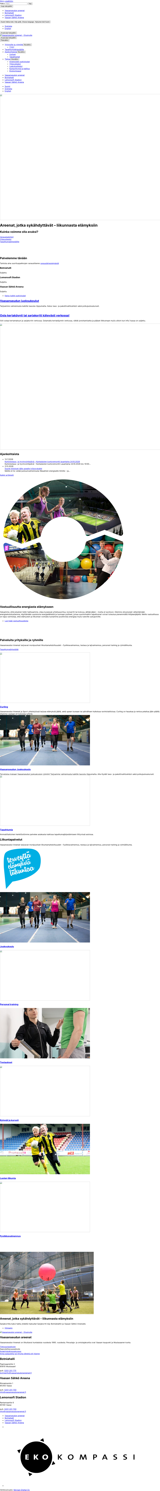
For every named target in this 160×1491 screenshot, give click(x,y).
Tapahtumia (6, 829)
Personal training (9, 1004)
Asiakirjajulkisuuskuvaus (10, 1351)
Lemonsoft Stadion (13, 15)
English (8, 28)
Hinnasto (9, 1328)
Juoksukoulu (7, 946)
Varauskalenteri (7, 237)
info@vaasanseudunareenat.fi (13, 1392)
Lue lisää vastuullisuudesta (16, 621)
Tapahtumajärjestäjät (9, 649)
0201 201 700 (10, 1390)
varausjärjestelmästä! (49, 263)
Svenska (8, 26)
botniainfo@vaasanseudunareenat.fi (16, 1373)
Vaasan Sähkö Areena (14, 17)
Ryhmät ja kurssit (9, 1120)
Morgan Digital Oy (22, 1490)
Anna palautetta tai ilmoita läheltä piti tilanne (20, 1354)
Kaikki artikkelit (7, 475)
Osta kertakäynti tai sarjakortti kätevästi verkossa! (34, 315)
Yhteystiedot (5, 239)
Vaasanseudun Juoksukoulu (15, 769)
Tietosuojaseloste (8, 1347)
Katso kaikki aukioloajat (15, 295)
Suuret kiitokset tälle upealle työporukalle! (23, 468)
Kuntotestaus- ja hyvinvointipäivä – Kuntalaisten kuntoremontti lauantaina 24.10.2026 (42, 461)
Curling (4, 707)
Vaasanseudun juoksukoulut (19, 301)
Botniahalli (9, 13)
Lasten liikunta (8, 1178)
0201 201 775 (10, 1370)
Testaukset (6, 1062)
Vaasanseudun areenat (15, 10)
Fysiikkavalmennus (10, 1236)
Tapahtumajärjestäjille (9, 241)
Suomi (25, 22)
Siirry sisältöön (6, 1)
